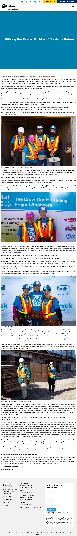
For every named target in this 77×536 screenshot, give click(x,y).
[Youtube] (39, 1)
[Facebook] (22, 1)
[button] (73, 7)
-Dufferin (27, 457)
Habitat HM (47, 83)
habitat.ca (55, 463)
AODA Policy (7, 496)
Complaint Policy (8, 499)
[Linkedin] (35, 1)
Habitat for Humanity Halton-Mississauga (13, 457)
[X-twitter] (31, 1)
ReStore (22, 509)
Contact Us (6, 505)
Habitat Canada (53, 263)
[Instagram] (26, 1)
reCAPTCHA (61, 512)
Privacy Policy (7, 502)
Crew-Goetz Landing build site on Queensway (44, 76)
